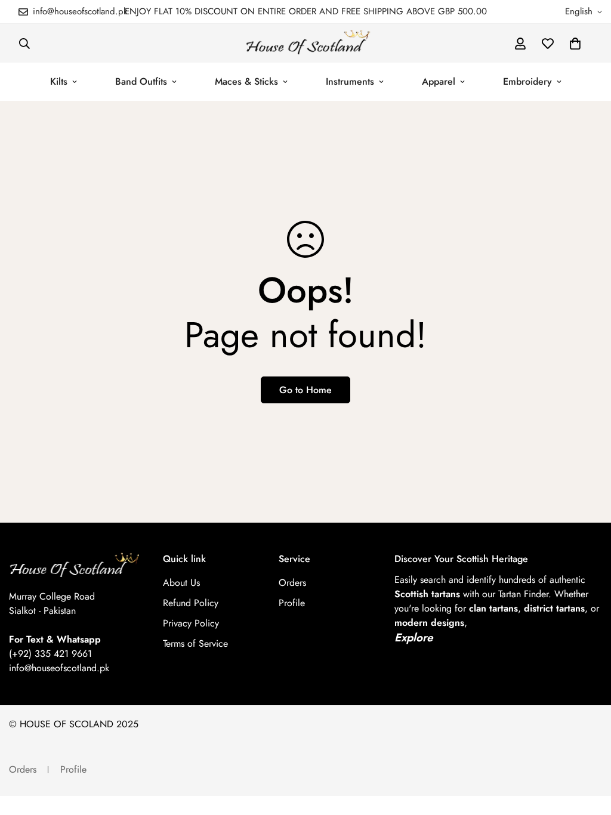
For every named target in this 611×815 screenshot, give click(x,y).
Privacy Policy (191, 623)
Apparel (438, 81)
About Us (181, 582)
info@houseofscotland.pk (59, 668)
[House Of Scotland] (306, 43)
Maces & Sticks (246, 81)
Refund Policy (190, 603)
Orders (292, 582)
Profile (292, 603)
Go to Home (305, 390)
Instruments (350, 81)
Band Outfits (141, 81)
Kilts (58, 81)
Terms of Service (195, 643)
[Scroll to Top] (587, 750)
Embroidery (527, 81)
